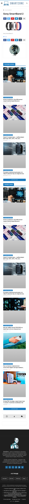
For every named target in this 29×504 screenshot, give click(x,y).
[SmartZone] (14, 3)
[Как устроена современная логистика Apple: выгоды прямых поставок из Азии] (14, 347)
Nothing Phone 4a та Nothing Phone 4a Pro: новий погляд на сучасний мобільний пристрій (15, 493)
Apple (24, 478)
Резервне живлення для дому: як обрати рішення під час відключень (13, 172)
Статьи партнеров (8, 97)
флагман (11, 478)
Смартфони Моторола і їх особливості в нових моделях (15, 494)
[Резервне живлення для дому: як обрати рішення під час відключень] (14, 155)
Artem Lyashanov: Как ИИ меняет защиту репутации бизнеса (13, 100)
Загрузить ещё (14, 179)
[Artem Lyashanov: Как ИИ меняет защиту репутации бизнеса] (14, 81)
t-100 (14, 55)
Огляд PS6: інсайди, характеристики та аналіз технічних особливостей (14, 401)
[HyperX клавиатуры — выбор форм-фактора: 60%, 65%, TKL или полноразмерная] (14, 119)
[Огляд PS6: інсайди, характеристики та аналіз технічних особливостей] (14, 384)
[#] (10, 501)
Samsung (18, 478)
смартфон (4, 478)
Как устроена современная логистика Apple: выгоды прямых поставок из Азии (13, 366)
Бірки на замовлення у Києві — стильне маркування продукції (15, 497)
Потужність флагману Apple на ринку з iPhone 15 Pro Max (15, 489)
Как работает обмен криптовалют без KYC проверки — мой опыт (15, 491)
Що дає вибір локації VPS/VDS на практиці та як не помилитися (13, 328)
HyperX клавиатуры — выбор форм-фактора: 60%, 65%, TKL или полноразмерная (13, 137)
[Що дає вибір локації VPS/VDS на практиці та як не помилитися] (14, 310)
